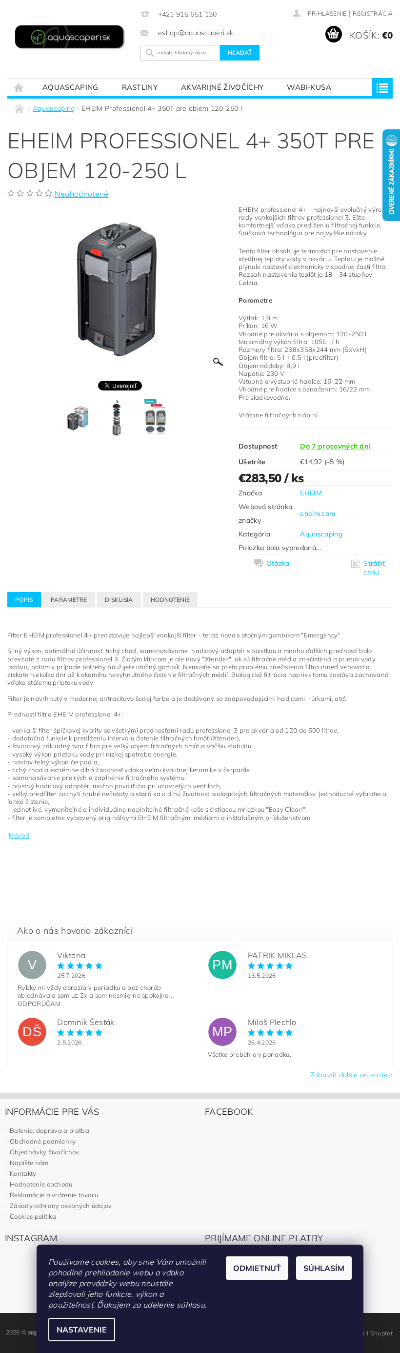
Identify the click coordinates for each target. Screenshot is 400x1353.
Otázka (278, 563)
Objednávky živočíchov (45, 1152)
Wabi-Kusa (309, 87)
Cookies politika (33, 1216)
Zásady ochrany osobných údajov (61, 1206)
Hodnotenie (170, 599)
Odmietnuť (257, 1268)
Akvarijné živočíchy (222, 87)
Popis (24, 599)
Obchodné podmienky (43, 1141)
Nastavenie (82, 1329)
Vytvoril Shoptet (370, 1333)
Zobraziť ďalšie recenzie (349, 1074)
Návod (19, 835)
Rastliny (140, 87)
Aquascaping (70, 87)
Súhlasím (323, 1268)
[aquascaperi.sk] (71, 38)
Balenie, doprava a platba (49, 1130)
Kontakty (23, 1173)
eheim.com (317, 513)
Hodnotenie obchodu (41, 1184)
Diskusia (119, 599)
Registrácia (373, 13)
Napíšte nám (29, 1163)
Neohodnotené (82, 194)
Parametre (69, 599)
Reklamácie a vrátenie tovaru (54, 1195)
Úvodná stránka (19, 87)
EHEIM (311, 493)
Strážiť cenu (374, 567)
